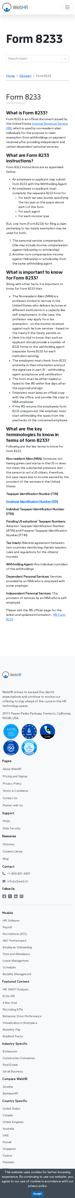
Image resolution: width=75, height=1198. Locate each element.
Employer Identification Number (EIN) (32, 502)
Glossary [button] (25, 76)
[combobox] (8, 58)
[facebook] (5, 896)
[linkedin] (17, 896)
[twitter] (11, 896)
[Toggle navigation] (67, 7)
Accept (37, 1193)
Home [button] (10, 76)
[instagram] (22, 896)
